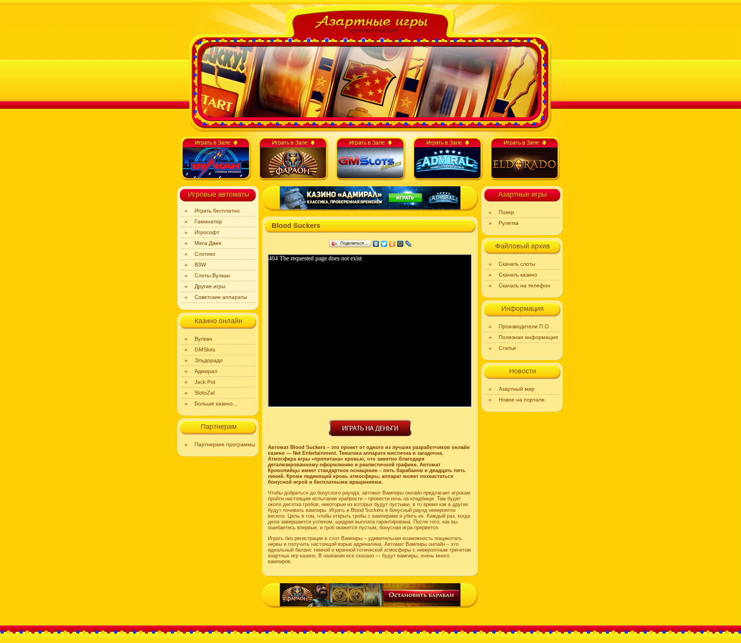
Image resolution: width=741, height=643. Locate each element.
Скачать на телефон (524, 285)
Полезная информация (528, 337)
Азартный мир (517, 389)
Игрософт (207, 232)
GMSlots (205, 349)
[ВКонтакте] (376, 244)
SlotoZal (205, 393)
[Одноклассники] (392, 244)
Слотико (205, 254)
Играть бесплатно (217, 211)
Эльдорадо (209, 360)
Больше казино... (216, 403)
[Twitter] (384, 244)
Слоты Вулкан (212, 275)
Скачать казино (518, 275)
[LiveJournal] (408, 244)
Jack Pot (205, 382)
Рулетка (509, 223)
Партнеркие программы (225, 444)
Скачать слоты (517, 264)
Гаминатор (208, 221)
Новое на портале (522, 400)
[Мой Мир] (400, 244)
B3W (200, 265)
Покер (506, 212)
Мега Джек (208, 243)
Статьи (507, 348)
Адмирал (206, 371)
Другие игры (210, 286)
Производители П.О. (524, 326)
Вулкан (203, 339)
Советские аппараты (221, 297)
